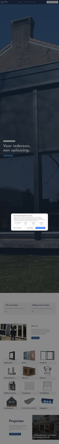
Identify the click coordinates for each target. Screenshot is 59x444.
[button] (18, 227)
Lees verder (36, 220)
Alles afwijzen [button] (30, 227)
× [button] (46, 214)
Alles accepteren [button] (40, 227)
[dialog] (29, 222)
